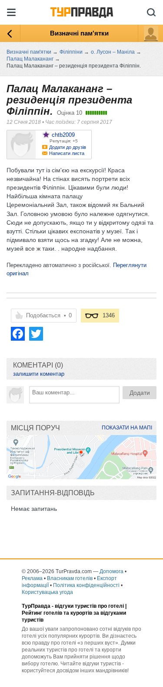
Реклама (32, 578)
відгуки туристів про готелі (89, 606)
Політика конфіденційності (86, 585)
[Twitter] (36, 334)
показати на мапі (127, 428)
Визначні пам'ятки (79, 33)
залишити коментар (38, 374)
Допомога (111, 571)
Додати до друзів (67, 147)
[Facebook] (18, 334)
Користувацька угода (47, 592)
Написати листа (66, 153)
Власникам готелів (70, 578)
